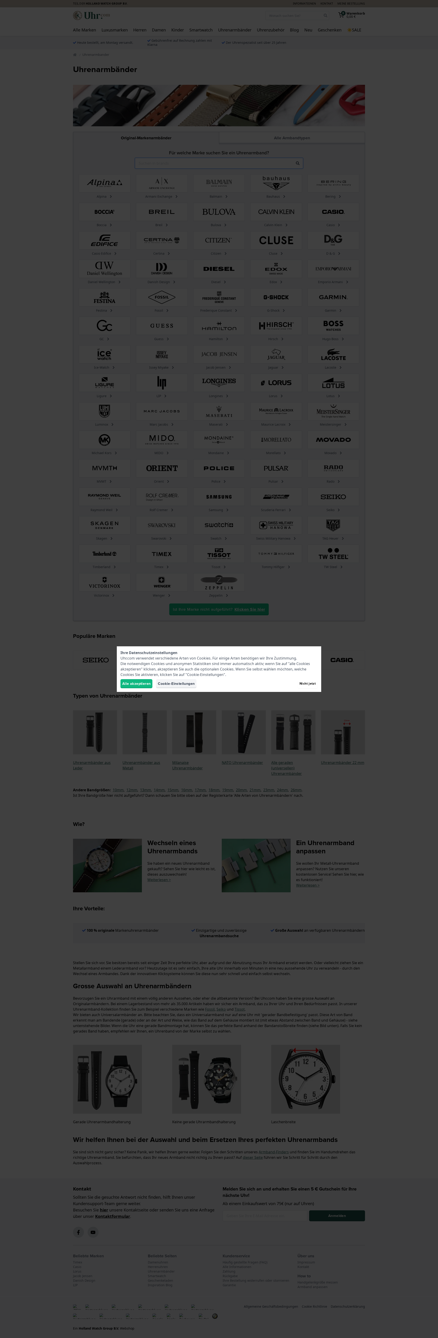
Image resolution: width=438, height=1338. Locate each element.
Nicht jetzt (308, 683)
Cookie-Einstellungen (176, 683)
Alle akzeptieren (136, 683)
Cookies (204, 658)
